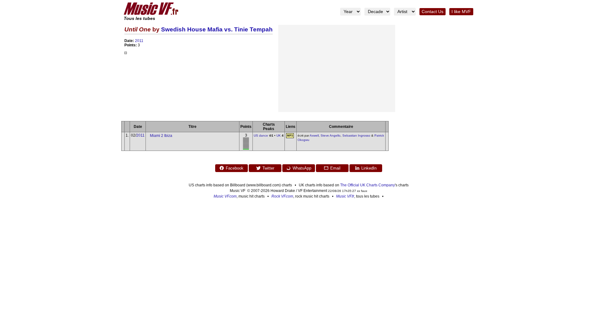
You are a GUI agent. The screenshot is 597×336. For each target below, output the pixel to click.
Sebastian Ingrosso (356, 135)
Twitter (268, 168)
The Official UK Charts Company (367, 185)
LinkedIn (369, 168)
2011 (139, 41)
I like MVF (461, 11)
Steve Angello (330, 135)
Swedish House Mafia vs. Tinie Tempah (217, 29)
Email (335, 168)
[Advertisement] (336, 68)
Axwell (314, 135)
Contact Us (432, 11)
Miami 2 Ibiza (161, 135)
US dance (261, 135)
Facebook (234, 168)
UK (278, 135)
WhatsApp (302, 168)
